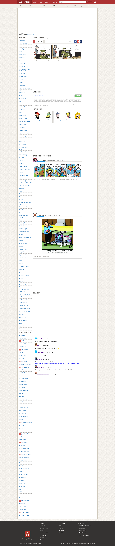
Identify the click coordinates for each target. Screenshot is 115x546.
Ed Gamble (22, 393)
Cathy (20, 101)
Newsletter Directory (84, 535)
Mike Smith (22, 466)
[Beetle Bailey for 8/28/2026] (34, 41)
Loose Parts (22, 188)
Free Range (22, 158)
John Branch (22, 425)
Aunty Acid (22, 57)
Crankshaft (22, 107)
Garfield (21, 160)
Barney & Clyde (23, 66)
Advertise (63, 543)
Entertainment (33, 6)
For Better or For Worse (23, 148)
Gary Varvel (22, 405)
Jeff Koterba (22, 413)
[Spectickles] (35, 215)
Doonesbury (22, 136)
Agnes (20, 46)
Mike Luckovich (23, 463)
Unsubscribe (84, 543)
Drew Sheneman (23, 390)
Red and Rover (23, 249)
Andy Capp (22, 49)
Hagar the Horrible (24, 169)
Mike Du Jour (22, 210)
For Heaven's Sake (24, 152)
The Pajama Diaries (24, 308)
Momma (21, 213)
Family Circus (22, 142)
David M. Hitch (23, 384)
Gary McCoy (22, 402)
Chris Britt (23, 361)
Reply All (21, 252)
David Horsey (22, 381)
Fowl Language (23, 155)
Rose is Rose (22, 258)
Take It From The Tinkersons (24, 290)
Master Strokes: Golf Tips (25, 203)
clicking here (46, 105)
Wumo (20, 323)
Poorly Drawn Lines (24, 243)
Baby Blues (22, 63)
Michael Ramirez (25, 454)
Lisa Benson (22, 445)
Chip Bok (21, 358)
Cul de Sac (22, 110)
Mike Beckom (23, 460)
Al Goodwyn (23, 341)
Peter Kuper (22, 477)
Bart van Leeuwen (24, 347)
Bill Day (21, 352)
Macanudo (22, 194)
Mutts (20, 220)
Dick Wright (22, 387)
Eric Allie (21, 396)
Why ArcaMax (82, 530)
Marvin (21, 200)
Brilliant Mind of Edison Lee (23, 91)
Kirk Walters (22, 440)
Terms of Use (77, 543)
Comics (61, 528)
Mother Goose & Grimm (23, 216)
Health (43, 6)
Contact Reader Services (85, 525)
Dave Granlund (23, 376)
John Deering (24, 434)
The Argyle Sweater (24, 294)
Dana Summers (23, 370)
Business (22, 6)
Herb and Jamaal (23, 175)
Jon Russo (21, 437)
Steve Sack (22, 503)
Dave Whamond (23, 379)
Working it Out (23, 320)
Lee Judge (23, 442)
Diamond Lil (22, 124)
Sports (82, 6)
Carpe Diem (22, 98)
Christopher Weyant (25, 364)
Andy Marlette (23, 344)
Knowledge (65, 6)
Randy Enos (22, 486)
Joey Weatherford (25, 422)
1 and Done (22, 40)
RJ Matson (22, 483)
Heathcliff (21, 172)
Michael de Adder (24, 457)
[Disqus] (57, 355)
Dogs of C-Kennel (24, 133)
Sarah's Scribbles (24, 266)
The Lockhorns (23, 303)
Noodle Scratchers (24, 226)
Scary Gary (22, 269)
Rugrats (21, 263)
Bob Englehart (23, 355)
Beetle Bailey (22, 73)
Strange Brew (23, 287)
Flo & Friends (22, 144)
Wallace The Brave (24, 311)
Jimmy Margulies (24, 416)
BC (19, 60)
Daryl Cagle (22, 373)
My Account (82, 528)
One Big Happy (23, 229)
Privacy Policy (69, 543)
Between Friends (24, 76)
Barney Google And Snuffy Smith (24, 70)
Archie (20, 52)
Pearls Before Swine (25, 237)
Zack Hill (21, 326)
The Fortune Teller (24, 300)
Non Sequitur (23, 223)
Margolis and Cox (24, 448)
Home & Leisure (53, 6)
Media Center (82, 533)
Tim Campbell (23, 509)
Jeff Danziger (22, 411)
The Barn (21, 297)
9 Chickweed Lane (24, 43)
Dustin (21, 139)
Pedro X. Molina (23, 474)
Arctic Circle (22, 55)
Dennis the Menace (24, 121)
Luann (20, 191)
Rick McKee (22, 492)
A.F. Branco (22, 335)
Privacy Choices (91, 543)
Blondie (21, 82)
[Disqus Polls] (57, 313)
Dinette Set (22, 127)
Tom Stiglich (24, 512)
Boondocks (22, 85)
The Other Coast (23, 306)
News (60, 525)
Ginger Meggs (23, 166)
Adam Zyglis (22, 338)
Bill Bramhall (24, 349)
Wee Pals (21, 314)
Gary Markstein (23, 399)
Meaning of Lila (23, 207)
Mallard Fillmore (23, 197)
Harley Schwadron (24, 408)
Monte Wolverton (24, 469)
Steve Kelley (23, 501)
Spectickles (22, 281)
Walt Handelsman (24, 515)
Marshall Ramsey (24, 451)
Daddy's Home (23, 118)
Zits (20, 329)
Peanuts (21, 234)
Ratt (20, 489)
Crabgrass (22, 104)
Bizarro (21, 79)
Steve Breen (22, 498)
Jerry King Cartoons (24, 185)
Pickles (21, 240)
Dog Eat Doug (23, 130)
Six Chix (21, 278)
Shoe (20, 272)
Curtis (20, 113)
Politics (75, 6)
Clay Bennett (24, 367)
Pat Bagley (22, 472)
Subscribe (77, 95)
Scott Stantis (22, 495)
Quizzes (61, 533)
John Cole (21, 428)
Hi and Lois (22, 178)
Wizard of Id (22, 317)
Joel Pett (21, 419)
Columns (61, 530)
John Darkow (22, 431)
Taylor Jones (22, 506)
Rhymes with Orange (25, 255)
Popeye (21, 246)
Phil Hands (22, 480)
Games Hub (91, 6)
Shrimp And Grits (24, 275)
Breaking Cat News (24, 88)
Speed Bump (22, 284)
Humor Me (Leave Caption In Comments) (25, 181)
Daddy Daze (22, 115)
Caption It (21, 95)
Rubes (20, 261)
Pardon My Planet (24, 231)
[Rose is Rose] (35, 160)
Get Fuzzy (21, 163)
